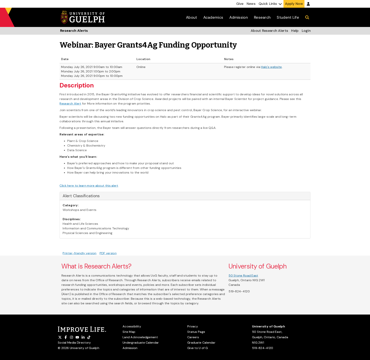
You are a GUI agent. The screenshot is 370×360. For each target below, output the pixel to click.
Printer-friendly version (79, 253)
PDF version (108, 253)
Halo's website (271, 67)
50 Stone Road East (243, 276)
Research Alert (70, 104)
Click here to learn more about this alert (89, 186)
